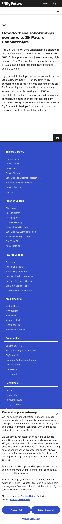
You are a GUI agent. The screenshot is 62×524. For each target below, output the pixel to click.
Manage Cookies (31, 519)
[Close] (57, 413)
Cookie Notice (28, 496)
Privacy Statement (20, 499)
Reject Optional (46, 510)
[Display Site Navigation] (58, 10)
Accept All (16, 510)
